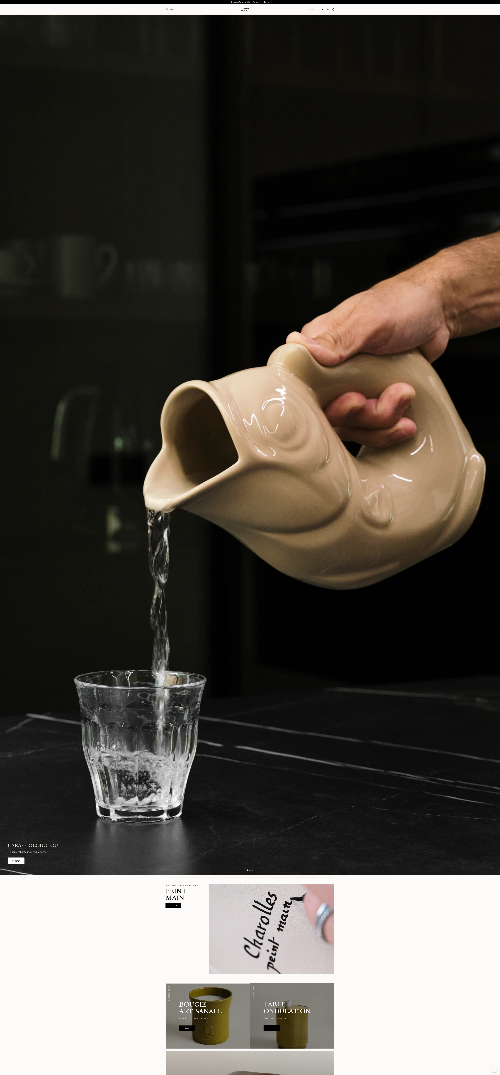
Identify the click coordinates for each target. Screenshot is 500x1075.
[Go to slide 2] (250, 870)
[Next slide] (493, 444)
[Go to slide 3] (252, 870)
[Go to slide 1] (247, 870)
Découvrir (17, 861)
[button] (309, 9)
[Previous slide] (6, 444)
